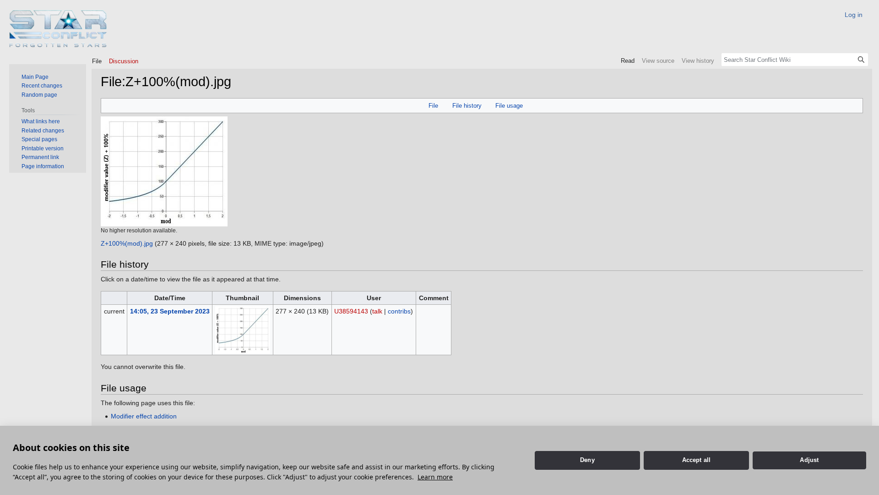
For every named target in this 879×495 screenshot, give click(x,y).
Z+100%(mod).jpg (127, 243)
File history (467, 105)
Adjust (809, 459)
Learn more (435, 477)
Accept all (696, 459)
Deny (587, 459)
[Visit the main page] (58, 28)
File (433, 105)
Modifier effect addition (144, 416)
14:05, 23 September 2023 (170, 311)
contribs (399, 311)
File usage (509, 105)
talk (377, 311)
